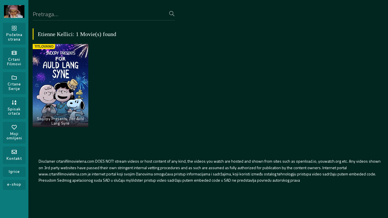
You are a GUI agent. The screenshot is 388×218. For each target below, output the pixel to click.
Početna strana (14, 37)
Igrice (14, 171)
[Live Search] (172, 13)
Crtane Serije (14, 86)
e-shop (14, 184)
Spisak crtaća (14, 111)
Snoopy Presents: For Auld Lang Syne (60, 121)
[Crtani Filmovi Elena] (14, 11)
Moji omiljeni (14, 136)
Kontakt (14, 158)
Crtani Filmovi (14, 62)
